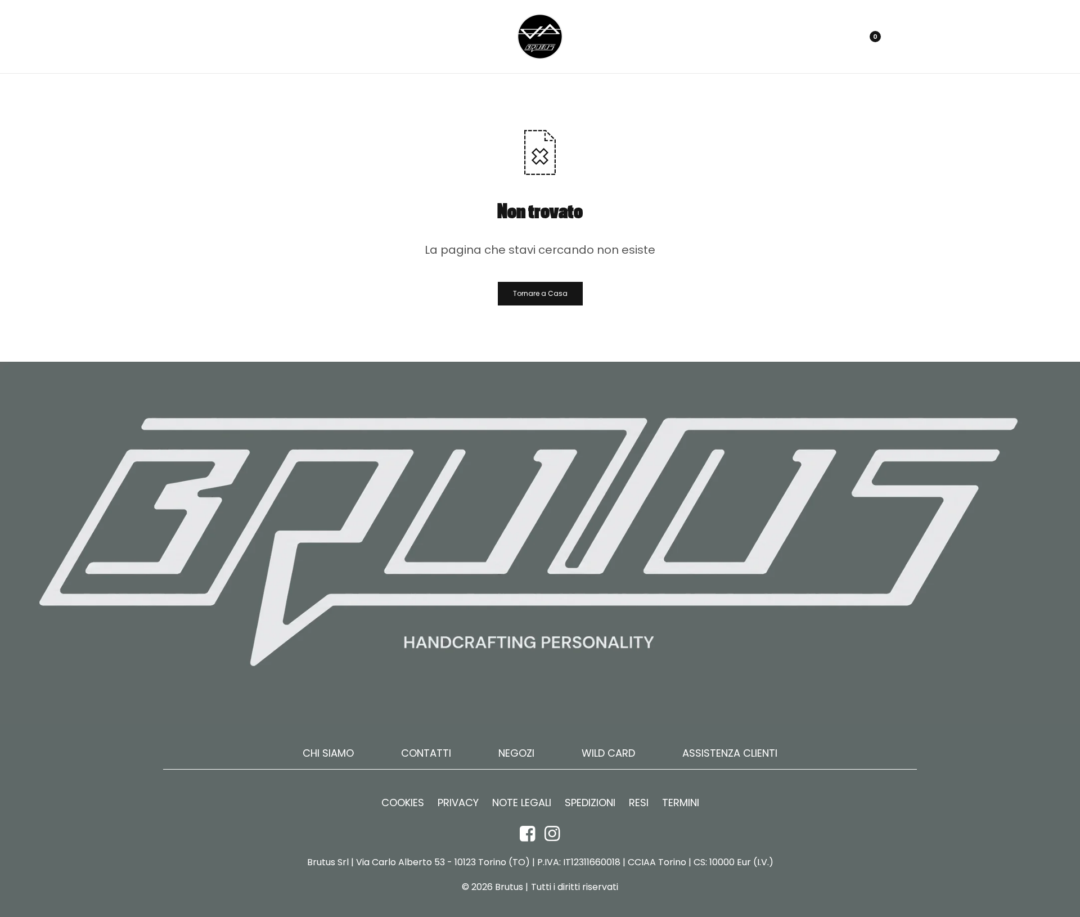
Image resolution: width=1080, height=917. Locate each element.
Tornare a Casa (540, 293)
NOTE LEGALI (521, 803)
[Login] (820, 36)
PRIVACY (458, 803)
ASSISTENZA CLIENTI (729, 753)
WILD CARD (608, 753)
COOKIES (402, 803)
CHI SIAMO (328, 753)
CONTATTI (426, 753)
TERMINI (680, 803)
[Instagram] (552, 833)
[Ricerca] (840, 37)
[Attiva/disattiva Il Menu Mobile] (175, 36)
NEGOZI (516, 753)
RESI (639, 803)
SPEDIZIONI (590, 803)
